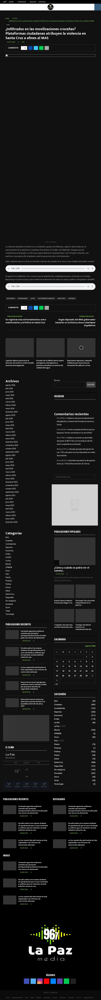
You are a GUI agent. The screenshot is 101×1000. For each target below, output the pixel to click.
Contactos (41, 2)
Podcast (9, 581)
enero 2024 (10, 479)
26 (69, 676)
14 (81, 666)
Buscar (57, 380)
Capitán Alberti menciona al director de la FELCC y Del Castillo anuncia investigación (20, 363)
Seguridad (10, 597)
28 (81, 676)
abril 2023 (9, 509)
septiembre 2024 (12, 452)
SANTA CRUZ (61, 298)
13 (75, 666)
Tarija (8, 611)
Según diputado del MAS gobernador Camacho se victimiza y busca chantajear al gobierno (75, 322)
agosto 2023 (10, 495)
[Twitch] (60, 981)
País (7, 574)
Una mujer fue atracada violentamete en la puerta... (85, 602)
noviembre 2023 (12, 485)
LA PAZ (33, 298)
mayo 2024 (10, 465)
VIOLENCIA (71, 298)
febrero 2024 (11, 475)
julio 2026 (9, 388)
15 (86, 666)
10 (57, 666)
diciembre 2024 (12, 442)
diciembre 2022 (12, 522)
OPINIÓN (9, 567)
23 (92, 671)
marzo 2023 (10, 512)
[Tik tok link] (98, 2)
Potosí (8, 587)
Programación (88, 998)
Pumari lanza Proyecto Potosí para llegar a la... (63, 601)
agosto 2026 (10, 385)
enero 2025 (10, 439)
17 (57, 671)
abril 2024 (9, 469)
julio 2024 (9, 459)
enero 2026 (10, 409)
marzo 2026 (10, 402)
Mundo (8, 564)
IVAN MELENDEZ (23, 298)
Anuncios (33, 2)
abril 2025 (9, 429)
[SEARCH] (92, 476)
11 (63, 666)
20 (75, 671)
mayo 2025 (10, 425)
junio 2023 (10, 502)
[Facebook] (26, 981)
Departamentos (17, 998)
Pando (8, 577)
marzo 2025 (10, 432)
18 (63, 671)
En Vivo (78, 998)
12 (69, 666)
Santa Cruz (10, 594)
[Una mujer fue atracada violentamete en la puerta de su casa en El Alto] (86, 591)
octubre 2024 (11, 449)
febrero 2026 (11, 405)
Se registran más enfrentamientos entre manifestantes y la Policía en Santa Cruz (26, 321)
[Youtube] (46, 981)
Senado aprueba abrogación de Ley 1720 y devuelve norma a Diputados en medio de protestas (76, 452)
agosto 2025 (10, 415)
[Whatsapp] (66, 981)
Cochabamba (11, 544)
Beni (7, 537)
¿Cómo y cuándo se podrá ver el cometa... (71, 569)
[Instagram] (40, 981)
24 (57, 676)
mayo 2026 (10, 395)
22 (86, 671)
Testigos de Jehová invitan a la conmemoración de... (84, 627)
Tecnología (10, 614)
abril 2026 (9, 398)
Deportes (9, 547)
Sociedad (9, 604)
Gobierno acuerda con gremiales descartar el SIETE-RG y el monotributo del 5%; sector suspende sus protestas (75, 441)
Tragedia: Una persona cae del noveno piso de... (63, 625)
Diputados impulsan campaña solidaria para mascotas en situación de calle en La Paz (79, 363)
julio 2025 (9, 419)
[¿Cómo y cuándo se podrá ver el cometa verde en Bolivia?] (74, 551)
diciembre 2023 (12, 482)
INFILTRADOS (11, 298)
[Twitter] (33, 981)
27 (75, 676)
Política (8, 584)
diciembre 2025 (12, 412)
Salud (8, 591)
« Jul (56, 684)
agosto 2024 (10, 455)
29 (86, 676)
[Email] (53, 981)
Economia (9, 551)
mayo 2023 (10, 505)
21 (81, 671)
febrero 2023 (11, 515)
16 (92, 666)
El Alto (8, 554)
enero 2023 (10, 519)
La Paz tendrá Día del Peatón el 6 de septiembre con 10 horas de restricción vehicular (34, 669)
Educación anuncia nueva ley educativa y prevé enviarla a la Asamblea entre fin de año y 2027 (33, 703)
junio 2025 (10, 422)
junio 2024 (10, 462)
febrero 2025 (11, 435)
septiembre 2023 (12, 492)
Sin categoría (11, 601)
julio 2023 (9, 499)
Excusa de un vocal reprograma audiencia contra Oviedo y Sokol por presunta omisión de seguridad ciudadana (33, 685)
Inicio (8, 998)
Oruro (8, 571)
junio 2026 (10, 392)
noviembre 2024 (12, 445)
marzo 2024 (10, 472)
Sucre (8, 607)
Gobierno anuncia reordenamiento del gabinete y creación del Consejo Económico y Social (75, 421)
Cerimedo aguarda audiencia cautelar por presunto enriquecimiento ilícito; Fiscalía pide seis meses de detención (33, 634)
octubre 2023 (11, 489)
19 (69, 671)
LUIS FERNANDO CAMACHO (46, 298)
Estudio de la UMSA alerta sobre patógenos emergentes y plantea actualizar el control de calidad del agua (50, 364)
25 (63, 676)
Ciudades (9, 541)
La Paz (8, 24)
